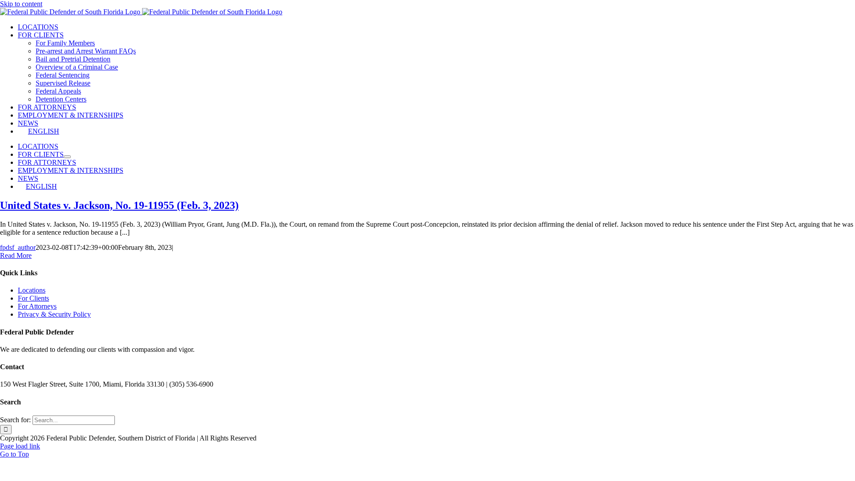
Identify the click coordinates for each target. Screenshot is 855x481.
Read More (16, 255)
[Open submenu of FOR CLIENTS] (67, 156)
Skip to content (21, 4)
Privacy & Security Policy (54, 314)
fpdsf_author (18, 247)
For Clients (33, 298)
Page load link (20, 446)
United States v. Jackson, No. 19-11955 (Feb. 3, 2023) (119, 205)
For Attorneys (37, 306)
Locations (31, 290)
